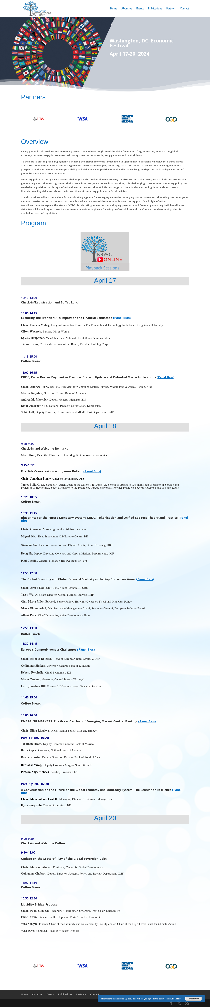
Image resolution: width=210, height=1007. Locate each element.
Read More (176, 998)
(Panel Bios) (122, 318)
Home (113, 8)
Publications (155, 8)
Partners (171, 8)
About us (126, 8)
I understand (193, 998)
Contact (184, 8)
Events (140, 8)
